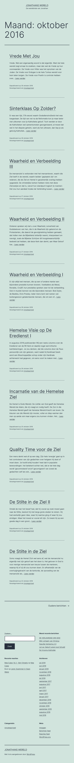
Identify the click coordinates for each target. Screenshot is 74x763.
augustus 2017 (44, 684)
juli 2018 (42, 678)
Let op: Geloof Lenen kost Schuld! (52, 647)
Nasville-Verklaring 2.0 (47, 644)
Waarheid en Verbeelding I (36, 274)
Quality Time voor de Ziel (35, 449)
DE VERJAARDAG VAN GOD (49, 638)
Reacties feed (44, 734)
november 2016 (45, 703)
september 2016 (45, 709)
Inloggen (42, 728)
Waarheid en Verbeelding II (36, 219)
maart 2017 (43, 694)
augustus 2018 (44, 675)
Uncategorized (29, 88)
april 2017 (43, 690)
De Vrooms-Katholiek (47, 650)
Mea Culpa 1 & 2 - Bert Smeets (16, 663)
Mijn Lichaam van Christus (49, 641)
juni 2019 (42, 666)
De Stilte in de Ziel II (29, 502)
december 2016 (45, 700)
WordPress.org (45, 737)
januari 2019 (43, 669)
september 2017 (45, 681)
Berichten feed (45, 731)
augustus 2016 (44, 712)
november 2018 (45, 672)
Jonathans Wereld (37, 5)
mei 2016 (42, 715)
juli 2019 (42, 663)
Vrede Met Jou (24, 56)
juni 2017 (42, 687)
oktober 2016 (44, 706)
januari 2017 (43, 697)
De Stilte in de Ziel (28, 551)
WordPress (31, 754)
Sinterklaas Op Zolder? (32, 108)
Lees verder (20, 78)
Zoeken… (8, 634)
